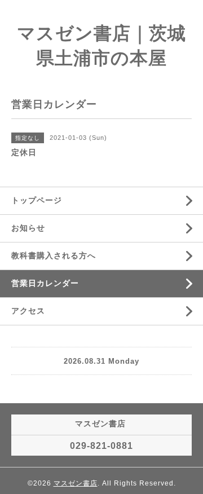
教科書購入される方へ (53, 255)
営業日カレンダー (45, 283)
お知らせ (28, 227)
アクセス (28, 310)
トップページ (36, 200)
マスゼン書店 (76, 483)
